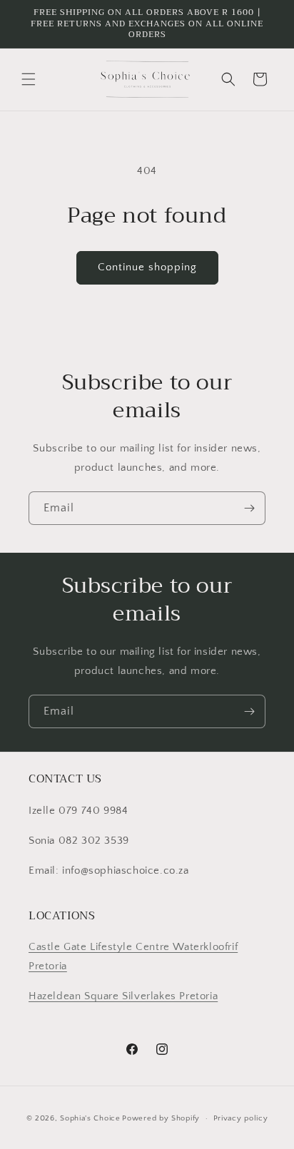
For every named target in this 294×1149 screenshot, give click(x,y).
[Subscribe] (249, 508)
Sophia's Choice (90, 1118)
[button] (28, 79)
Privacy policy (240, 1118)
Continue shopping (147, 267)
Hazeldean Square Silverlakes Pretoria (123, 996)
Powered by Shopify (161, 1118)
